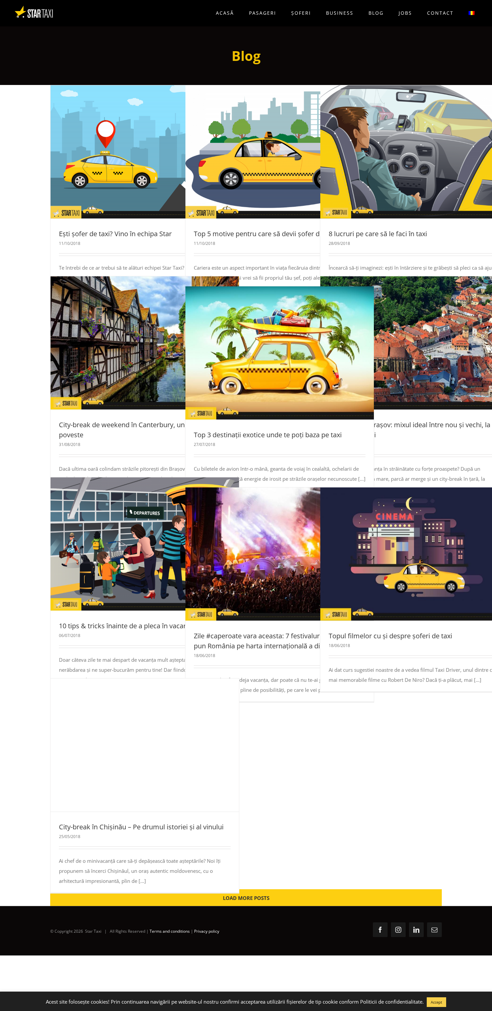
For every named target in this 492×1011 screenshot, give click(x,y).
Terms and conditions (170, 931)
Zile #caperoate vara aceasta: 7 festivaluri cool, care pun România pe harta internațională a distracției (267, 554)
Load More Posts (246, 898)
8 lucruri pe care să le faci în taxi (402, 152)
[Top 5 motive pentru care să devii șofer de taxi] (279, 151)
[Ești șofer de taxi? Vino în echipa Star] (145, 151)
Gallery (157, 152)
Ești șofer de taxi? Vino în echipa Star (132, 152)
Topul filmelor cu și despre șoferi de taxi (402, 554)
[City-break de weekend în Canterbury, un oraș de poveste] (145, 342)
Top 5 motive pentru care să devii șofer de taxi (267, 152)
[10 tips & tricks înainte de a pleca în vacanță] (145, 544)
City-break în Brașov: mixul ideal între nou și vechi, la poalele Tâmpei (402, 343)
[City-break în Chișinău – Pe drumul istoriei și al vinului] (145, 745)
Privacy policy (206, 931)
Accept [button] (436, 1002)
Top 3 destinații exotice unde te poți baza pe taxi (267, 353)
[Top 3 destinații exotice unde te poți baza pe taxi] (279, 353)
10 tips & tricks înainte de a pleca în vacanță (132, 544)
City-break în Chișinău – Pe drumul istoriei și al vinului (132, 745)
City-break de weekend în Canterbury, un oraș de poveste (132, 343)
